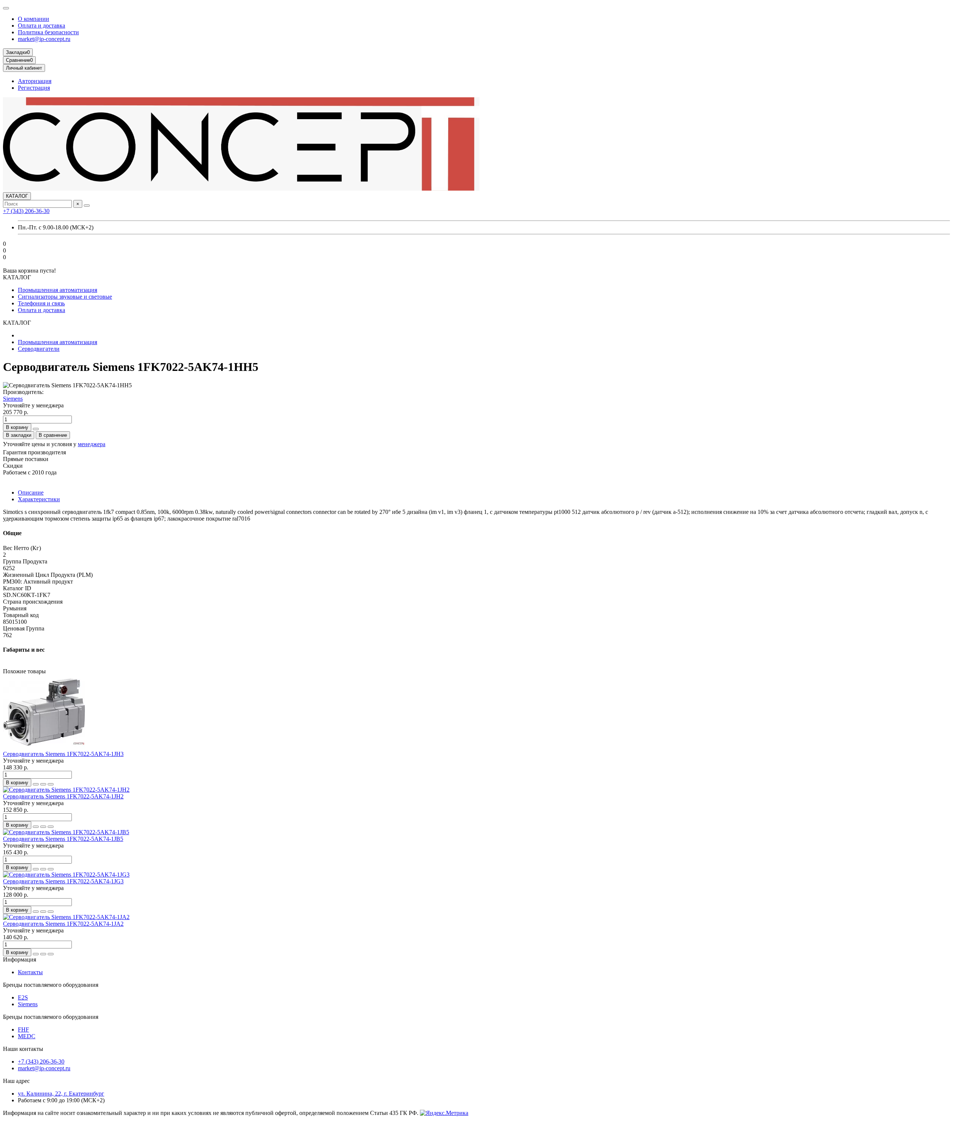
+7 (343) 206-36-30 (26, 211)
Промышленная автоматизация (57, 290)
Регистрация (34, 88)
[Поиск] (87, 205)
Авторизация (34, 81)
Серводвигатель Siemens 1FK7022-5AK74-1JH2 (63, 796)
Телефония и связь (41, 303)
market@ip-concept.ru (44, 39)
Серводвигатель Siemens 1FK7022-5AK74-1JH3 (63, 754)
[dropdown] (6, 8)
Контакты (30, 972)
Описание (31, 492)
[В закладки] (43, 784)
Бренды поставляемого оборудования (50, 985)
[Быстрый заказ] (36, 429)
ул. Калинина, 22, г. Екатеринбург (61, 1093)
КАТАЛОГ (17, 196)
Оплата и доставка (41, 25)
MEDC (26, 1036)
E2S (23, 997)
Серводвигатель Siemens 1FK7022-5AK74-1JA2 (63, 924)
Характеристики (39, 499)
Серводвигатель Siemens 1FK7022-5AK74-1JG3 (63, 881)
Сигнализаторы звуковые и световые (65, 296)
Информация (19, 959)
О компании (33, 19)
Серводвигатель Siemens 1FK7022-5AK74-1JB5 (63, 839)
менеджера (91, 444)
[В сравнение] (51, 784)
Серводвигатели (39, 349)
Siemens (13, 398)
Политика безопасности (48, 32)
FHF (23, 1029)
